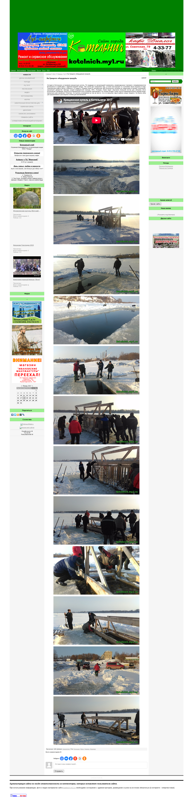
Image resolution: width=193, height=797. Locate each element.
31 (21, 403)
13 (30, 395)
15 (36, 395)
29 (36, 400)
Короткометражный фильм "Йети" (26, 280)
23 (18, 400)
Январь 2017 (27, 386)
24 (21, 400)
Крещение (93, 749)
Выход (39, 70)
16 (18, 398)
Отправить (59, 771)
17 (21, 398)
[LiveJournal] (23, 414)
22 (36, 398)
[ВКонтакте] (12, 414)
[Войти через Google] (34, 136)
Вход (44, 70)
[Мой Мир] (20, 414)
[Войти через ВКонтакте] (20, 136)
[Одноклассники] (18, 414)
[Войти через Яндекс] (29, 136)
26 (27, 400)
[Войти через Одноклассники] (38, 136)
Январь (59, 74)
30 (18, 403)
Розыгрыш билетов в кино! (27, 173)
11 (24, 395)
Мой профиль (21, 70)
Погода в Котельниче (166, 166)
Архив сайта (155, 204)
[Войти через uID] (16, 136)
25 (24, 400)
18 (24, 398)
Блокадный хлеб (27, 145)
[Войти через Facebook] (25, 136)
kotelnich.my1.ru (69, 788)
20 (30, 398)
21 (33, 398)
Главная (13, 70)
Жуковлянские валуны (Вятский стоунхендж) (27, 211)
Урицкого (86, 749)
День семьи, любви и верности (27, 166)
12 (27, 395)
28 (33, 400)
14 (33, 395)
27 (30, 400)
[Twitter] (15, 414)
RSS (48, 70)
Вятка (82, 749)
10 (21, 395)
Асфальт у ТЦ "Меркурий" (27, 160)
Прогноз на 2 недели (166, 168)
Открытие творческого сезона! (27, 153)
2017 (54, 74)
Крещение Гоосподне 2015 (23, 245)
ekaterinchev (66, 749)
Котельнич (77, 749)
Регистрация (31, 70)
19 (27, 398)
